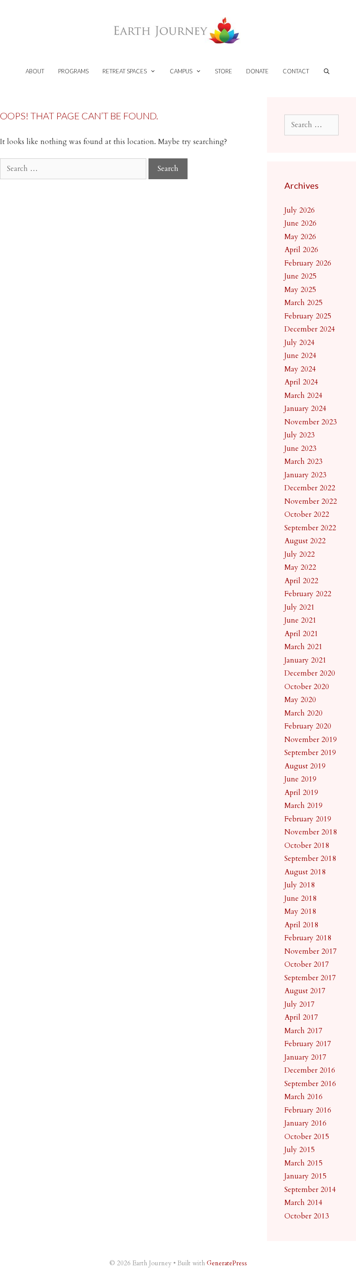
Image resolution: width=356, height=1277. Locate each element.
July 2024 (299, 343)
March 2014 (303, 1203)
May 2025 (300, 290)
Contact (296, 71)
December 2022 (309, 488)
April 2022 (301, 581)
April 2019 (301, 793)
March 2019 (303, 806)
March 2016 (303, 1097)
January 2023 (305, 475)
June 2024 (300, 356)
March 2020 (303, 713)
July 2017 (299, 1004)
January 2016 (305, 1123)
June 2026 (300, 223)
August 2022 (305, 541)
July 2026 (299, 210)
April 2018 (301, 925)
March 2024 (303, 395)
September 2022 (310, 528)
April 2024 (301, 382)
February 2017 (307, 1044)
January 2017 (305, 1057)
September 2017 (310, 978)
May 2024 (300, 369)
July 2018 (299, 885)
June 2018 (300, 898)
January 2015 (305, 1176)
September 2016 (310, 1084)
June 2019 (300, 779)
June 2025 (300, 276)
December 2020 (309, 673)
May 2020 (300, 700)
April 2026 (301, 250)
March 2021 (303, 647)
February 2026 (307, 263)
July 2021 (299, 607)
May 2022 (300, 567)
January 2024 (305, 409)
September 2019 (310, 753)
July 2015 (299, 1150)
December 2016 (309, 1070)
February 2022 (307, 594)
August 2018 (305, 872)
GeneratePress (227, 1263)
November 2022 (310, 501)
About (35, 71)
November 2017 (310, 951)
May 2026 (300, 237)
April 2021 (301, 634)
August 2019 (305, 766)
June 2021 (300, 620)
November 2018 (310, 832)
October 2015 (306, 1137)
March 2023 (303, 461)
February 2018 (307, 938)
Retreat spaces (124, 71)
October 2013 (306, 1216)
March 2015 (303, 1163)
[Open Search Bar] (326, 71)
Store (223, 71)
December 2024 (309, 329)
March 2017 (303, 1031)
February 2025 (307, 316)
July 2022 (299, 554)
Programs (73, 71)
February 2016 (307, 1110)
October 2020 (306, 687)
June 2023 (300, 448)
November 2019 (310, 740)
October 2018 (306, 845)
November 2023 (310, 422)
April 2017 (301, 1017)
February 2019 (307, 819)
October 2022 (306, 514)
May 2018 (300, 911)
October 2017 (306, 964)
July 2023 (299, 435)
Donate (257, 71)
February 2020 (307, 726)
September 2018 (310, 858)
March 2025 (303, 303)
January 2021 (305, 660)
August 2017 (305, 991)
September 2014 (310, 1190)
